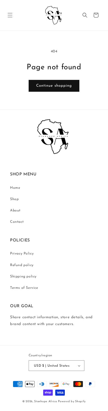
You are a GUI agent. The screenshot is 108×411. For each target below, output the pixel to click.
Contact (17, 222)
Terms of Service (24, 288)
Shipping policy (23, 276)
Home (15, 188)
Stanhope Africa (45, 401)
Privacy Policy (22, 254)
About (15, 210)
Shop (14, 199)
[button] (10, 15)
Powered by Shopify (72, 401)
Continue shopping (54, 86)
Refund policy (22, 265)
